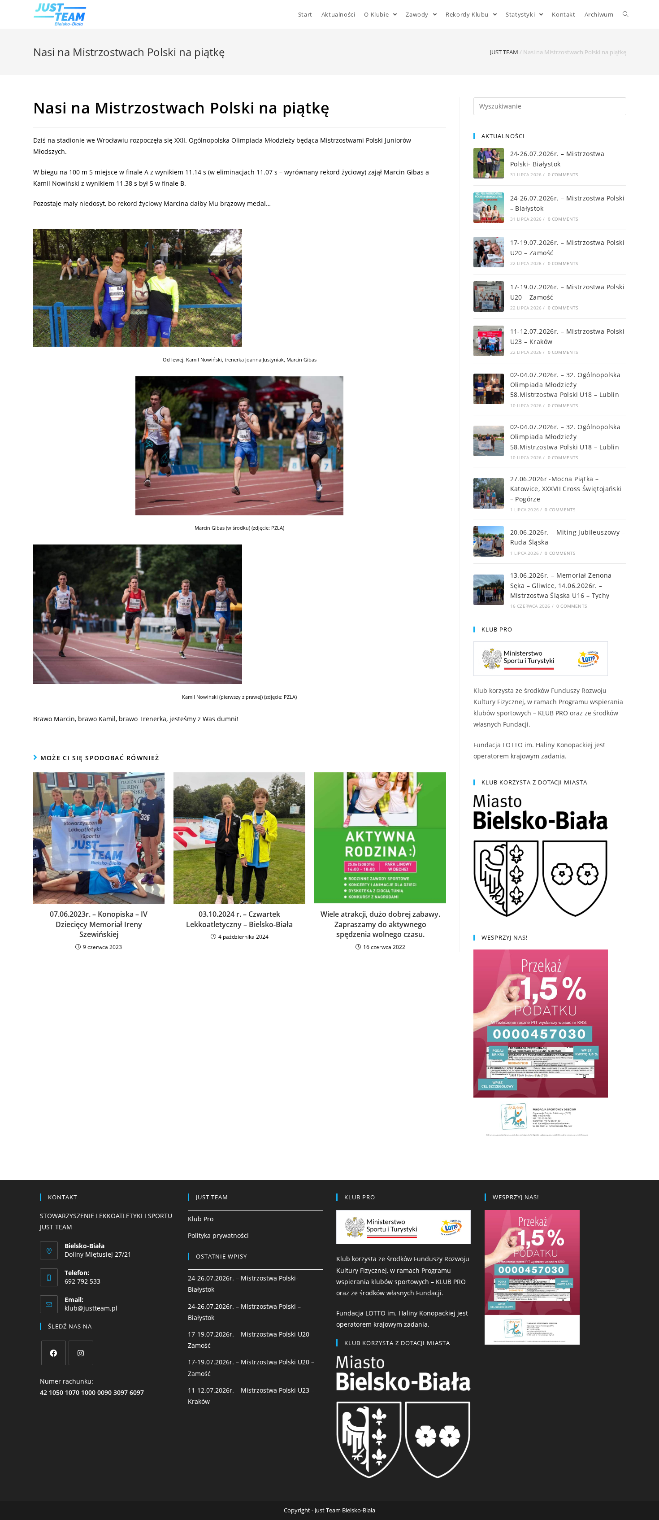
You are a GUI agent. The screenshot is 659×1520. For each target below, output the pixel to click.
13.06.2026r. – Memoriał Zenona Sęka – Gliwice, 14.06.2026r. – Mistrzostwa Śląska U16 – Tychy (561, 585)
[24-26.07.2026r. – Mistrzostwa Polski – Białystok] (488, 207)
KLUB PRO (553, 713)
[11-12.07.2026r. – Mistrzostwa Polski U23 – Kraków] (488, 341)
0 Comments (563, 174)
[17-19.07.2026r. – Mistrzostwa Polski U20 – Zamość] (488, 252)
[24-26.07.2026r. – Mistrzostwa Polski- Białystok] (488, 163)
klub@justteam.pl (91, 1308)
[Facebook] (53, 1353)
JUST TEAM (504, 52)
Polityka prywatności (218, 1235)
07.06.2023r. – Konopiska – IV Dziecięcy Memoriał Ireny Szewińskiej (98, 924)
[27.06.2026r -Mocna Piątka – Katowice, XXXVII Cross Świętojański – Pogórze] (488, 493)
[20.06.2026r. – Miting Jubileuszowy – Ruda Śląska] (488, 541)
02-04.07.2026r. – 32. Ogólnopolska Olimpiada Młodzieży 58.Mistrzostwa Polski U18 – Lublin (565, 384)
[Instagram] (81, 1353)
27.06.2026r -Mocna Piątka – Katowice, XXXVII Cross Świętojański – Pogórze (566, 489)
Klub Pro (200, 1219)
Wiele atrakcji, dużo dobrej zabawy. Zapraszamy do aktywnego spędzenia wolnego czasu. (380, 924)
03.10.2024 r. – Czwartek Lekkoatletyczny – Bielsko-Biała (239, 919)
